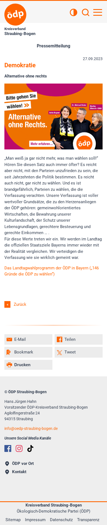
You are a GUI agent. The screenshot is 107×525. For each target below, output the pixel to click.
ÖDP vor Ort (23, 463)
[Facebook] (7, 448)
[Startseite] (15, 15)
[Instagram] (19, 448)
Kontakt (19, 471)
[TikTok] (30, 448)
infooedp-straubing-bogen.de (31, 428)
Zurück (20, 304)
